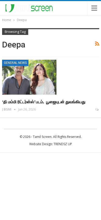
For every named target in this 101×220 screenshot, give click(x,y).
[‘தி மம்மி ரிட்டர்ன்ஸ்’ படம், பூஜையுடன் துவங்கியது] (29, 77)
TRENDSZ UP (63, 144)
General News (15, 63)
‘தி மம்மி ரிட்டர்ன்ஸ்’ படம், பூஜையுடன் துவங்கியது (43, 102)
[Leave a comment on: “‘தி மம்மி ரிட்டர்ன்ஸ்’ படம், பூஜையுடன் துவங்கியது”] (97, 109)
